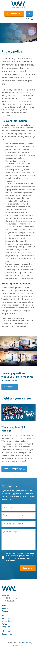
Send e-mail (28, 568)
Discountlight (6, 621)
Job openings (12, 13)
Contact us (8, 387)
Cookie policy (6, 634)
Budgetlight (5, 626)
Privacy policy (6, 631)
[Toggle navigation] (32, 18)
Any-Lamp (5, 618)
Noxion (4, 615)
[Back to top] (33, 649)
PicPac (4, 624)
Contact (4, 611)
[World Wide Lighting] (18, 4)
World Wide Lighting (25, 642)
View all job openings (13, 468)
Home (3, 605)
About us (4, 608)
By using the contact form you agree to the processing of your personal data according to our (20, 557)
